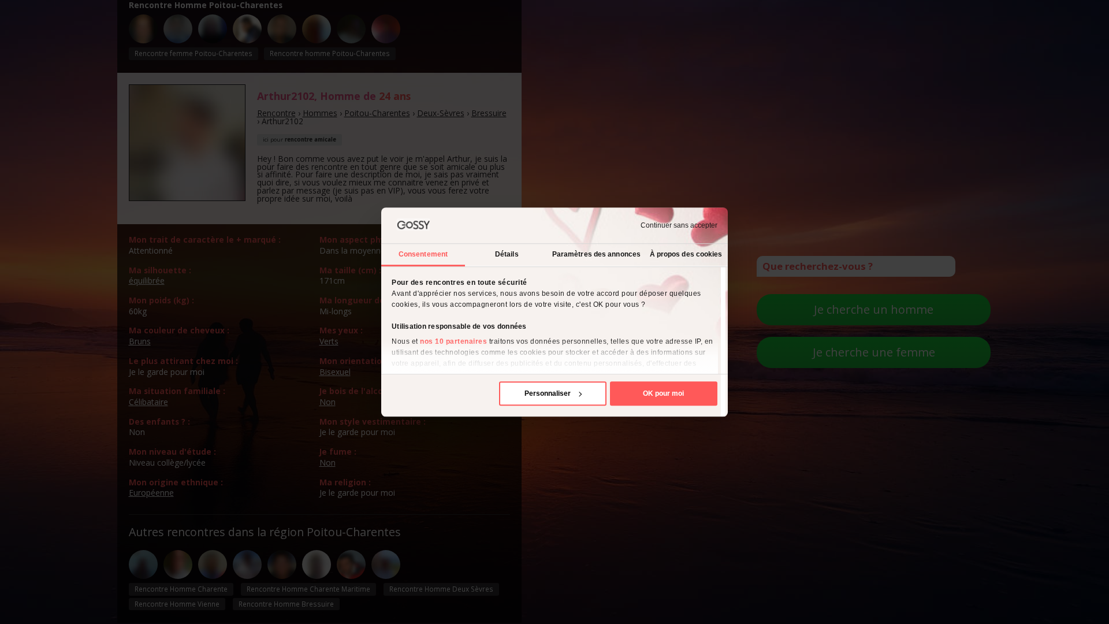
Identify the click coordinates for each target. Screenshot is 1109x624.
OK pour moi (663, 393)
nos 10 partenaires (453, 341)
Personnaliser (547, 393)
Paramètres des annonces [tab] (596, 254)
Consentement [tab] (423, 254)
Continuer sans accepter (679, 225)
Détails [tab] (507, 254)
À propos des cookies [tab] (686, 254)
